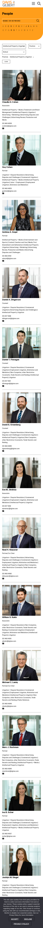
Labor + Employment (17, 182)
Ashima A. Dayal (9, 232)
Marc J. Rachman (10, 747)
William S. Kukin (9, 617)
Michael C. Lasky (10, 682)
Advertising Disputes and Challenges (23, 310)
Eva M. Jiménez (9, 490)
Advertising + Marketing (10, 115)
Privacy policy (21, 924)
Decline (28, 919)
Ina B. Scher (8, 812)
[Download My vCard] (3, 128)
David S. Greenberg (11, 425)
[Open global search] (39, 4)
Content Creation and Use (17, 242)
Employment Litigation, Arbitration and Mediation (19, 562)
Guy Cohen (7, 167)
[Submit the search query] (37, 21)
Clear (6, 61)
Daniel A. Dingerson (11, 300)
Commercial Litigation (29, 177)
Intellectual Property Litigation (24, 112)
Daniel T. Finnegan (10, 360)
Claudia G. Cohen (10, 102)
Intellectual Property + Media (12, 110)
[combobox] (14, 46)
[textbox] (34, 46)
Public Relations (23, 700)
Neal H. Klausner (10, 550)
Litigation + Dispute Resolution (13, 175)
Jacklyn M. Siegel (10, 877)
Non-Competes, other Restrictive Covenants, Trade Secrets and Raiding (19, 440)
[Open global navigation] (33, 4)
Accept (15, 919)
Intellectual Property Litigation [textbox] (14, 46)
